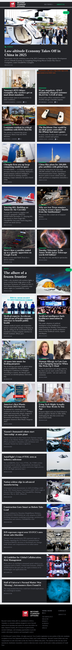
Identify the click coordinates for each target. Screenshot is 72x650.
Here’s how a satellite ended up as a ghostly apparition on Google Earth (17, 252)
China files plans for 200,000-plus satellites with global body (53, 165)
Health (45, 619)
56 (20, 139)
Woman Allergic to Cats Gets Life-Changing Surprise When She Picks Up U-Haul (53, 363)
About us (60, 4)
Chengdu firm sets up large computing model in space (17, 165)
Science (45, 623)
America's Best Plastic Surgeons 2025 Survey (14, 405)
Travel (45, 625)
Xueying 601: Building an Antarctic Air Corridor (16, 208)
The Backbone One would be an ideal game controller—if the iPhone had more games (52, 129)
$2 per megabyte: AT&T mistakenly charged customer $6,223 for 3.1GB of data (53, 92)
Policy (45, 621)
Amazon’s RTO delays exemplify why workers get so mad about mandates (18, 92)
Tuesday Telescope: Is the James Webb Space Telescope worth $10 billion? (53, 252)
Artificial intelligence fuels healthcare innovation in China (51, 318)
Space (44, 628)
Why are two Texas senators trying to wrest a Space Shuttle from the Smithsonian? (53, 209)
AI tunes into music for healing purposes (15, 362)
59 (56, 102)
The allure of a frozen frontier (15, 275)
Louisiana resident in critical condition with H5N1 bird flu (18, 128)
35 (57, 139)
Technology (47, 617)
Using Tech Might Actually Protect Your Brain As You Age (51, 406)
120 (26, 102)
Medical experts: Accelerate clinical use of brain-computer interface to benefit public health (18, 319)
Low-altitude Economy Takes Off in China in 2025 (32, 53)
